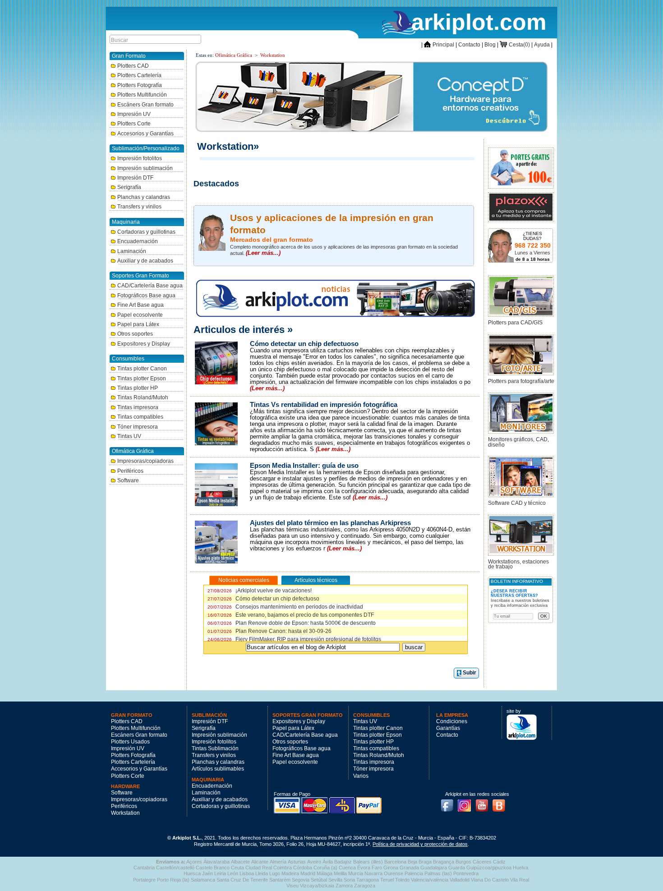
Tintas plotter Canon (142, 368)
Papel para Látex (138, 324)
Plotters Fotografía (139, 85)
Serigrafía (129, 187)
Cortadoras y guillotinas (146, 232)
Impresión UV (134, 114)
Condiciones (451, 721)
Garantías (448, 728)
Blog (490, 45)
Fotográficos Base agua (146, 295)
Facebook (449, 802)
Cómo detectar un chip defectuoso (304, 343)
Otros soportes (135, 334)
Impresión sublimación (145, 168)
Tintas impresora (137, 407)
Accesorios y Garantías (145, 133)
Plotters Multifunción (142, 95)
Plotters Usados (130, 741)
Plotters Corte (134, 123)
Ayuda (542, 45)
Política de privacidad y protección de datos (420, 844)
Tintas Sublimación (215, 748)
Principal (439, 45)
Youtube (484, 802)
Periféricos (130, 471)
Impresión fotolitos (139, 158)
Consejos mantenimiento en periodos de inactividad (285, 607)
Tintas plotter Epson (141, 378)
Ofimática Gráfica (233, 55)
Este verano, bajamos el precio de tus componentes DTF (290, 615)
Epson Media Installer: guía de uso (304, 465)
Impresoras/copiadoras (145, 461)
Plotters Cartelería (139, 75)
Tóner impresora (137, 427)
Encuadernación (137, 241)
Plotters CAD (133, 66)
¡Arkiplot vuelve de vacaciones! (259, 590)
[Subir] (458, 672)
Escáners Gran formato (145, 105)
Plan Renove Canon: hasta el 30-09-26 (269, 631)
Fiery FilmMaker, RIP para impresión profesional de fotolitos (294, 639)
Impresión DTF (135, 178)
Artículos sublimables (218, 768)
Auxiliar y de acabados (145, 261)
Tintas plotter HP (137, 388)
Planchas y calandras (143, 197)
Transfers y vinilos (139, 206)
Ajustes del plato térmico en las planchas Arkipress (330, 522)
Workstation (272, 55)
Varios (360, 776)
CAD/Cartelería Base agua (150, 285)
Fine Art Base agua (140, 305)
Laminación (131, 251)
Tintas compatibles (140, 417)
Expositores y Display (143, 344)
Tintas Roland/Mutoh (142, 397)
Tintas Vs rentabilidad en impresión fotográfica (323, 404)
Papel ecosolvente (140, 315)
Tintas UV (129, 436)
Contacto (469, 45)
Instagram (467, 802)
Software (128, 480)
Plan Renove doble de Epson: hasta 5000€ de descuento (291, 623)
